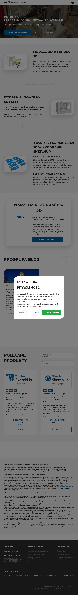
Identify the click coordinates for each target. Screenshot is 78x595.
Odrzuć (22, 313)
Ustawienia (35, 313)
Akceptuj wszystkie (51, 313)
